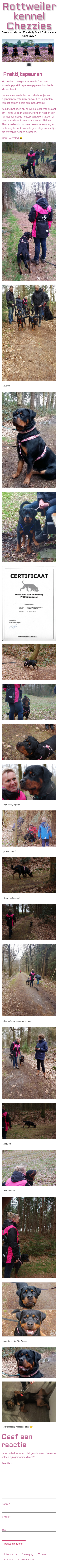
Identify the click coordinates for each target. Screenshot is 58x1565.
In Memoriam (26, 1559)
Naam (6, 1504)
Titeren (42, 1554)
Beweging (27, 1554)
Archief (8, 1559)
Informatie (10, 1554)
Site (4, 1529)
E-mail (6, 1517)
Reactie (7, 1463)
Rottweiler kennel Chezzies (29, 16)
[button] (29, 64)
